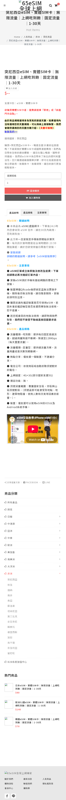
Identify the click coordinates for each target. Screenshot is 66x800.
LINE (47, 482)
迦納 (10, 590)
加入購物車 (34, 197)
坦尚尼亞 (12, 611)
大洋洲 (11, 566)
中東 (10, 538)
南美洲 (11, 559)
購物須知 (9, 783)
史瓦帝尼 (12, 621)
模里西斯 (12, 632)
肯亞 (10, 600)
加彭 (10, 637)
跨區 (10, 509)
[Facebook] (7, 796)
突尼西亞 (47, 36)
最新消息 (27, 778)
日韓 (10, 516)
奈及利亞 (12, 647)
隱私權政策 (48, 783)
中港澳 (11, 523)
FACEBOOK (32, 482)
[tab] (14, 212)
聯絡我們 (27, 783)
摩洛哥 (11, 605)
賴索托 (11, 626)
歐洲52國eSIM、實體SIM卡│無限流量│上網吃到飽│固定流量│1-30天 (37, 704)
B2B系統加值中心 (17, 661)
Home (17, 36)
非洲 (38, 36)
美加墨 (11, 552)
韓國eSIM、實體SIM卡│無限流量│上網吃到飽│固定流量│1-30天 (37, 721)
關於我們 (9, 778)
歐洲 (10, 545)
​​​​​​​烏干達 (11, 642)
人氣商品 (28, 36)
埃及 (10, 584)
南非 (10, 595)
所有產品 (12, 502)
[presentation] (14, 213)
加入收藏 (12, 88)
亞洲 (10, 530)
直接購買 (34, 190)
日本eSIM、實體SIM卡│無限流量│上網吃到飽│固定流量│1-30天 (37, 687)
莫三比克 (12, 616)
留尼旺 (11, 653)
